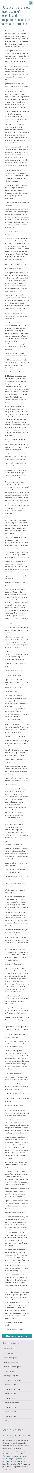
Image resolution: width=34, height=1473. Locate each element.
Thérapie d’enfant (10, 1407)
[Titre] (30, 2)
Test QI (6, 1421)
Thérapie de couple (10, 1385)
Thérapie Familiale (10, 1412)
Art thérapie (8, 1349)
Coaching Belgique (10, 1358)
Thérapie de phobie (10, 1416)
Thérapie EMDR (9, 1398)
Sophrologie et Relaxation (13, 1380)
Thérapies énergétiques (12, 1403)
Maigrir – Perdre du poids (12, 1367)
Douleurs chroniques (11, 1362)
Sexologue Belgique (11, 1376)
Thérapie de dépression (12, 1389)
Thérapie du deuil (10, 1394)
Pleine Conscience (10, 1371)
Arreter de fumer (9, 1353)
